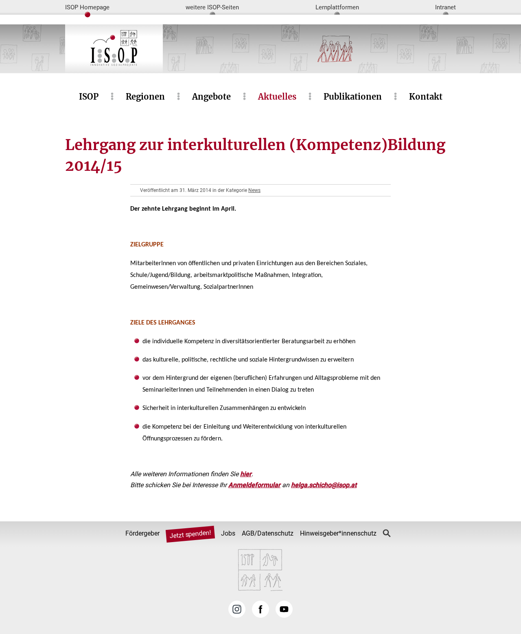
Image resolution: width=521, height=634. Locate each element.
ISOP (89, 97)
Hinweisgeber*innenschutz (338, 533)
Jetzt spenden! (190, 534)
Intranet (445, 7)
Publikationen (353, 97)
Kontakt (425, 97)
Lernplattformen (337, 7)
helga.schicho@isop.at (324, 485)
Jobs (228, 533)
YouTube (284, 609)
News (254, 190)
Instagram (236, 609)
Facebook (260, 609)
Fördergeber (142, 533)
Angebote (211, 97)
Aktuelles (277, 97)
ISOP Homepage (87, 7)
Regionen (145, 97)
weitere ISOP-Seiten (212, 7)
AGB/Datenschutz (267, 533)
